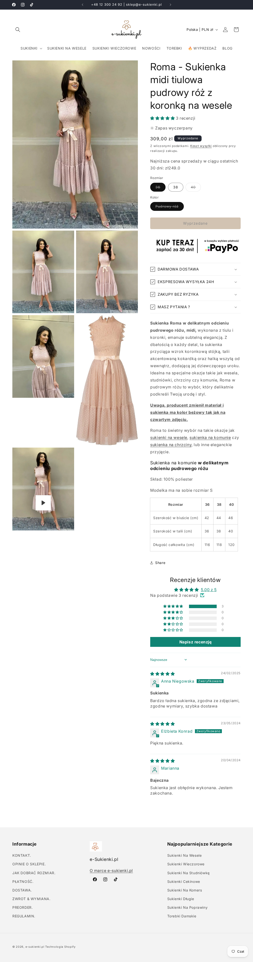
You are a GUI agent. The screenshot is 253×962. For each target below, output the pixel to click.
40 (196, 188)
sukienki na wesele (168, 437)
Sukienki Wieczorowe (186, 864)
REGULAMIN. (23, 916)
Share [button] (160, 563)
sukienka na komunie (210, 437)
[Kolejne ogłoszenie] (170, 4)
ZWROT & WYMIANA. (31, 899)
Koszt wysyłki (201, 146)
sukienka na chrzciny (170, 444)
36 (160, 188)
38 (175, 187)
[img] (162, 673)
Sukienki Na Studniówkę (188, 873)
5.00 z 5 (209, 589)
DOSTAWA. (22, 890)
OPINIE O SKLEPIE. (29, 864)
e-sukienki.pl (34, 946)
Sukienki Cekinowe (183, 881)
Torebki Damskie (181, 916)
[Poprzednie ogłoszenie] (82, 4)
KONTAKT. (21, 855)
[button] (17, 29)
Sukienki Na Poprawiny (187, 907)
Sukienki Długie (180, 899)
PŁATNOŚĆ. (22, 881)
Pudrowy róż (169, 207)
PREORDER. (22, 907)
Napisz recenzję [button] (195, 641)
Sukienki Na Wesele (184, 855)
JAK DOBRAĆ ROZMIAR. (33, 873)
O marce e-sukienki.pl (111, 870)
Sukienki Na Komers (184, 890)
